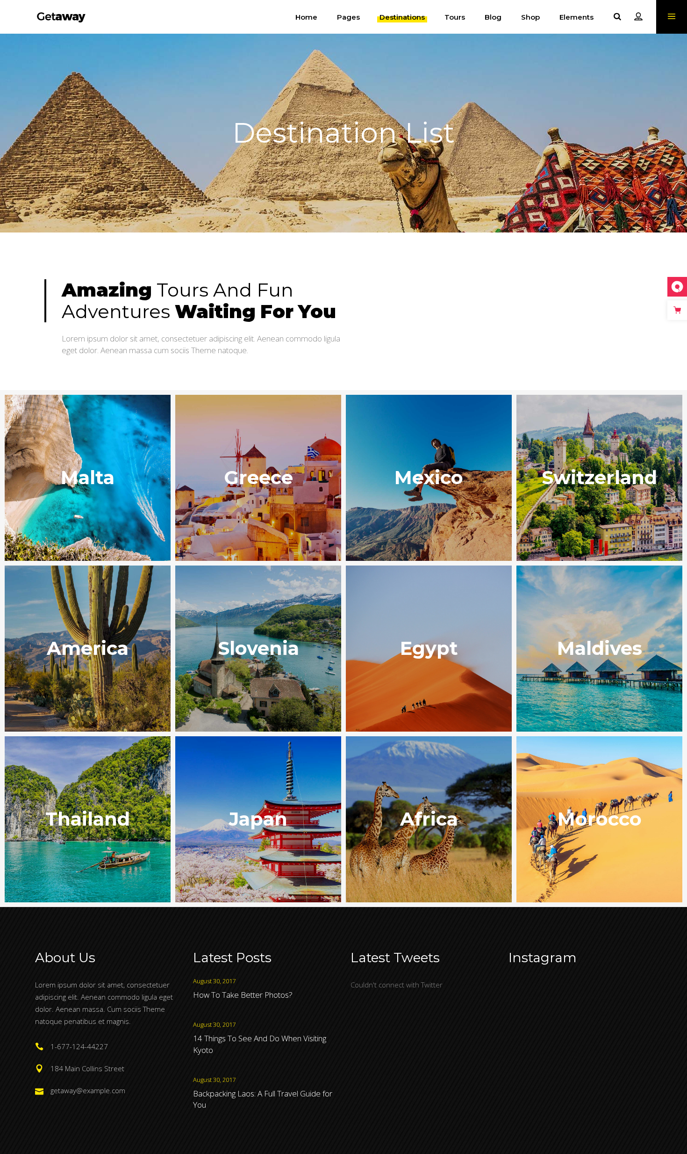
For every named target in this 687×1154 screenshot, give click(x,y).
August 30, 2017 (214, 981)
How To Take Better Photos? (243, 994)
